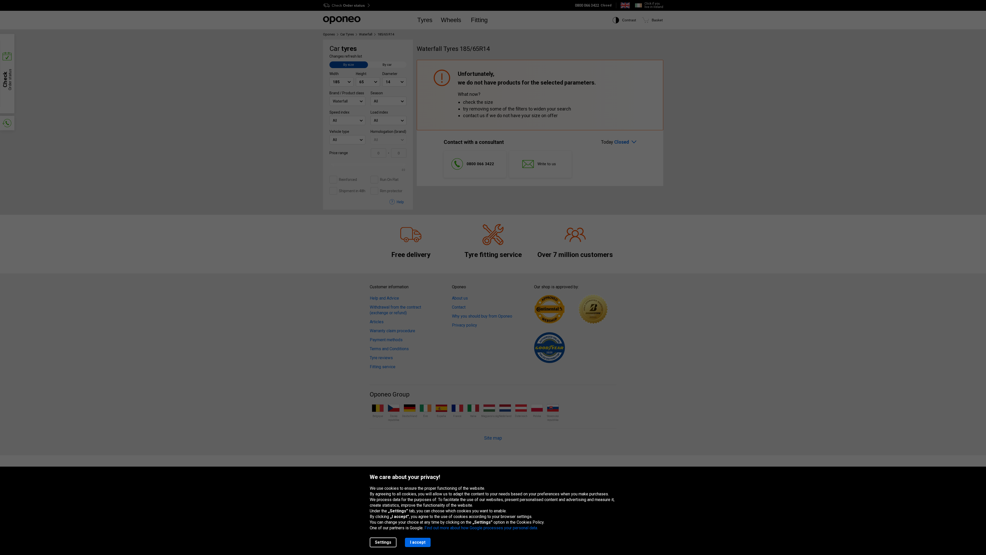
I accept (417, 542)
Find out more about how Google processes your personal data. (481, 527)
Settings (383, 542)
